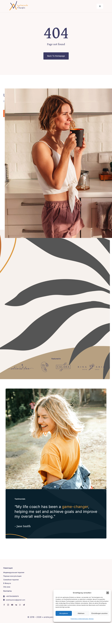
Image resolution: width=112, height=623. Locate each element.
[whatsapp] (20, 605)
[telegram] (24, 605)
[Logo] (20, 364)
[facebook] (4, 605)
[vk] (16, 605)
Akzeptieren (63, 613)
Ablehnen (81, 613)
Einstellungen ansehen (99, 613)
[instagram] (8, 605)
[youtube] (12, 605)
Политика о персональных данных (82, 619)
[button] (108, 593)
